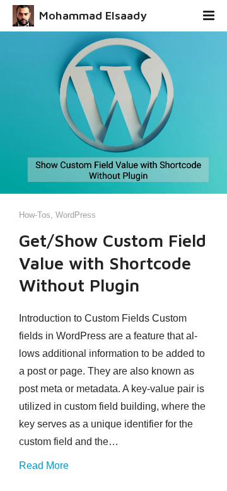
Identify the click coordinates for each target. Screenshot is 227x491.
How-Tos (34, 215)
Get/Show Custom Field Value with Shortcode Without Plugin (112, 262)
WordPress (75, 215)
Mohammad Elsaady (93, 15)
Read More (44, 465)
